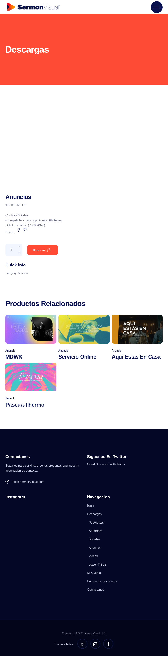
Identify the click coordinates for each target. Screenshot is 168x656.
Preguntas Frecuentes (102, 581)
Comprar (39, 250)
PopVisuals (96, 522)
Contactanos (95, 589)
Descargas (94, 514)
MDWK (13, 357)
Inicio (90, 505)
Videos (93, 556)
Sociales (94, 539)
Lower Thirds (97, 564)
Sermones (96, 531)
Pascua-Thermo (24, 405)
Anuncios (95, 547)
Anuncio (23, 273)
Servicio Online (77, 357)
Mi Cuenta (94, 573)
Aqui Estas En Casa (136, 357)
